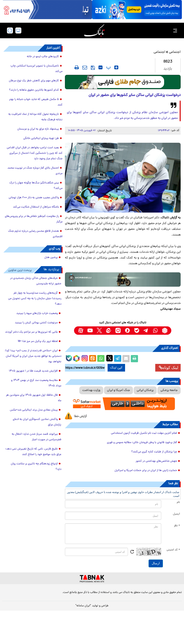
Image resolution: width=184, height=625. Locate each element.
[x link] (99, 331)
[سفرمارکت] (123, 403)
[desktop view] (18, 30)
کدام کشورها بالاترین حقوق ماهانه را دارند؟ (34, 90)
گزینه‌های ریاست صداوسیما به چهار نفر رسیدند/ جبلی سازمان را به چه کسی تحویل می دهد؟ (34, 298)
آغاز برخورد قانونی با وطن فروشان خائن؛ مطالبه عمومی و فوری (142, 442)
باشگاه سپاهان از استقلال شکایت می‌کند (36, 207)
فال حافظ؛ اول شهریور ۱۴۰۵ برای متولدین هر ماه (33, 398)
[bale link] (137, 331)
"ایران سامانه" (83, 606)
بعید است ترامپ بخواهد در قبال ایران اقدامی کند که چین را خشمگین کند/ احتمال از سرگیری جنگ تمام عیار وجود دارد (35, 153)
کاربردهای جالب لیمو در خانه (43, 57)
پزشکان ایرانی (145, 390)
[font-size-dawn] (100, 67)
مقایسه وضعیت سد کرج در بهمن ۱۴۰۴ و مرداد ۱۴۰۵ (36, 383)
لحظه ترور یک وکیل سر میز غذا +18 (38, 341)
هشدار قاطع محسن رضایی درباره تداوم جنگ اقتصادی (35, 234)
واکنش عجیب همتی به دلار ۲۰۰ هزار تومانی (34, 198)
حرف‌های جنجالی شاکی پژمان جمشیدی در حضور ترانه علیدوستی (35, 281)
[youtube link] (90, 331)
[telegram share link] (117, 358)
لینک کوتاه (170, 368)
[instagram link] (118, 331)
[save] (93, 67)
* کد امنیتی (173, 550)
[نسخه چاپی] (134, 358)
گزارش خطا (80, 416)
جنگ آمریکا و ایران (118, 390)
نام (178, 502)
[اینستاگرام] (84, 357)
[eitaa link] (109, 331)
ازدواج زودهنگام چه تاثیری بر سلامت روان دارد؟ (36, 466)
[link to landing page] (94, 30)
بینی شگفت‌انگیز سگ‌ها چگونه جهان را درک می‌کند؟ (36, 186)
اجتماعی (175, 52)
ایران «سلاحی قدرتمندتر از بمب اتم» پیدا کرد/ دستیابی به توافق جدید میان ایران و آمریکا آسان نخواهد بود (33, 356)
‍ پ (108, 67)
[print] (76, 67)
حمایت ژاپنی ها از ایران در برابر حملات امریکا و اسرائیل (146, 470)
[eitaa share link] (92, 358)
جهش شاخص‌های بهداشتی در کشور (156, 461)
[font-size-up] (116, 67)
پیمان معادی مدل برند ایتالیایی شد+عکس (34, 410)
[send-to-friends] (84, 67)
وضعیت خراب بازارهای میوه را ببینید (37, 313)
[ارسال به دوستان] (126, 358)
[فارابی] (123, 82)
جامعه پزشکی (169, 390)
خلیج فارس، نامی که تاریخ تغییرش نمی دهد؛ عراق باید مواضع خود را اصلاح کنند (33, 452)
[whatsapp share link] (100, 358)
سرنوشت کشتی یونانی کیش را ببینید (36, 323)
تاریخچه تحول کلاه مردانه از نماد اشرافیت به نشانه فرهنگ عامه (35, 117)
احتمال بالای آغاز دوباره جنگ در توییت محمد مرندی (35, 171)
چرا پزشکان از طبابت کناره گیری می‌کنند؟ (154, 452)
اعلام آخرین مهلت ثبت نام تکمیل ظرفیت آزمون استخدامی (144, 433)
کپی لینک (116, 367)
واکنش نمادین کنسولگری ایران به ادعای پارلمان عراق (37, 422)
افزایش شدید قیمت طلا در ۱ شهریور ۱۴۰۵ (33, 371)
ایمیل (176, 514)
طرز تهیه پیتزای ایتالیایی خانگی (41, 138)
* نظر (177, 526)
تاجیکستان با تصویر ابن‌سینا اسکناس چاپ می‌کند (37, 69)
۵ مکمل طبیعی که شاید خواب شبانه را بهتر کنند (36, 102)
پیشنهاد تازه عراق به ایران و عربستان (38, 129)
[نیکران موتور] (123, 279)
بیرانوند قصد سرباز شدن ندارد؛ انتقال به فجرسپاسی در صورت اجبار (36, 437)
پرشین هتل (51, 257)
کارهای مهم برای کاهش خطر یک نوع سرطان (34, 81)
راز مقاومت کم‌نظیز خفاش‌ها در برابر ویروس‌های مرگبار (34, 219)
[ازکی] (137, 9)
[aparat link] (81, 331)
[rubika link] (165, 331)
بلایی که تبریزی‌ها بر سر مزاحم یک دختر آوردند (31, 332)
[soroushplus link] (127, 331)
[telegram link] (146, 331)
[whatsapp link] (155, 331)
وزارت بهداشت (91, 390)
